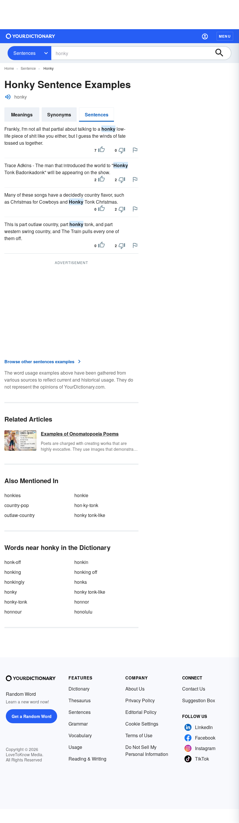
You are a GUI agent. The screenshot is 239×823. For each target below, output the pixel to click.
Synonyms (59, 114)
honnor (81, 601)
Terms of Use (138, 735)
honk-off (12, 562)
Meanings (22, 114)
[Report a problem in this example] (134, 149)
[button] (204, 36)
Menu (225, 36)
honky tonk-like (89, 515)
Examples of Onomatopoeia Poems (80, 433)
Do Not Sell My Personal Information (146, 750)
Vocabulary (80, 735)
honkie (81, 495)
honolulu (83, 611)
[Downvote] (121, 150)
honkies (12, 495)
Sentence (28, 68)
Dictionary (78, 688)
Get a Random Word (32, 716)
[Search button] (222, 53)
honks (80, 582)
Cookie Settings (141, 723)
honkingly (14, 582)
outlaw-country (19, 515)
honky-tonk (15, 601)
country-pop (16, 505)
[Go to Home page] (30, 36)
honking (12, 572)
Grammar (78, 723)
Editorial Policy (141, 712)
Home (9, 68)
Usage (75, 747)
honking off (85, 572)
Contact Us (193, 688)
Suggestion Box (198, 700)
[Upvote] (101, 150)
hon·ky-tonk (86, 505)
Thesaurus (79, 700)
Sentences (24, 53)
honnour (13, 611)
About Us (135, 688)
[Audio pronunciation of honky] (7, 96)
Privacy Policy (140, 700)
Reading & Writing (87, 758)
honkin (81, 562)
